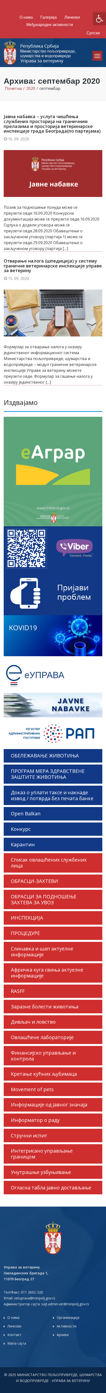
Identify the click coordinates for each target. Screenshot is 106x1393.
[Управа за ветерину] (40, 52)
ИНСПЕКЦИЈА (27, 917)
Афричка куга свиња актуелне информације (47, 972)
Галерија (48, 17)
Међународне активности (49, 25)
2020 (30, 88)
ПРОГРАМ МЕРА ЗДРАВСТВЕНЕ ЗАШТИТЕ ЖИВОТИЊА (48, 774)
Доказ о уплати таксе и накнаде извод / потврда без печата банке (52, 795)
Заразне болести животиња (44, 1006)
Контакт (14, 1334)
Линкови (72, 17)
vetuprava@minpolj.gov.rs (34, 1298)
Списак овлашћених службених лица (49, 862)
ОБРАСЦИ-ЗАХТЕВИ (34, 881)
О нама (26, 17)
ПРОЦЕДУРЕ (25, 933)
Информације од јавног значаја (49, 1104)
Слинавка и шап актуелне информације (42, 951)
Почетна (13, 88)
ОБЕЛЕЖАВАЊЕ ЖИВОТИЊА (45, 755)
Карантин (23, 844)
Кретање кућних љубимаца (44, 1074)
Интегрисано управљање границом (42, 1153)
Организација (68, 1317)
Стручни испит (29, 1135)
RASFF (18, 991)
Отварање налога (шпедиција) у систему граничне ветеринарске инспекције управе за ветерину (53, 266)
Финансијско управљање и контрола (43, 1055)
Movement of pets (32, 1089)
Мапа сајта (16, 1343)
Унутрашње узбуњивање (41, 1172)
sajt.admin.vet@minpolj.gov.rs (65, 1304)
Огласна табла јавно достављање (51, 1187)
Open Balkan (26, 813)
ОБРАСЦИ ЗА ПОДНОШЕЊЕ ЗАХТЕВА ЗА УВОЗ (43, 899)
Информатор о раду (35, 1120)
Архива (63, 1334)
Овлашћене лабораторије (42, 1037)
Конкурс (21, 829)
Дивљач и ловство (33, 1021)
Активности (66, 1326)
